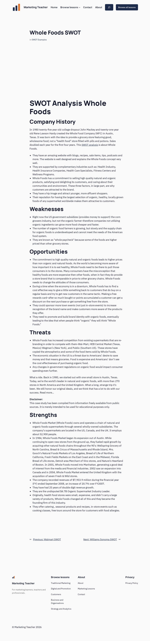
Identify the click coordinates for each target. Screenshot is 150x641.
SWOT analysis (90, 144)
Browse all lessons (127, 7)
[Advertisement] (75, 69)
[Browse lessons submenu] (79, 7)
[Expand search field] (109, 7)
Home (54, 7)
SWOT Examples (39, 39)
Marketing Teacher (36, 7)
